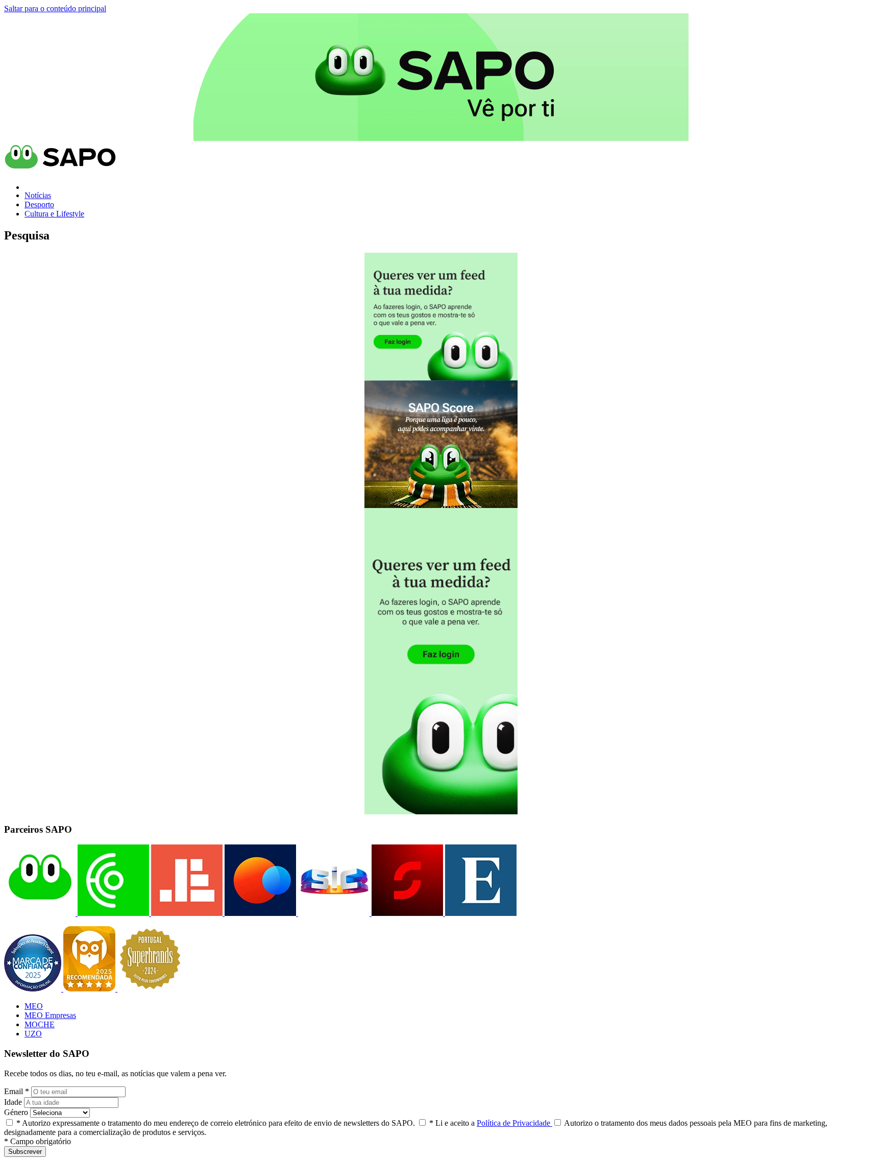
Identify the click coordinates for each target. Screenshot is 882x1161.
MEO (33, 1006)
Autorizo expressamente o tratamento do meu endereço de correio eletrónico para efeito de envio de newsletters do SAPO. (215, 1123)
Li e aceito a (490, 1123)
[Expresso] (480, 913)
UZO (33, 1033)
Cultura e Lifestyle (54, 213)
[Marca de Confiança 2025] (33, 988)
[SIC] (333, 913)
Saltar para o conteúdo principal (55, 8)
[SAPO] (40, 913)
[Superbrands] (150, 988)
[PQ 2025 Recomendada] (90, 988)
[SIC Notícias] (406, 913)
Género (16, 1112)
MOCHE (39, 1024)
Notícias (37, 195)
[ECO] (112, 913)
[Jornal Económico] (186, 913)
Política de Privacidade (514, 1123)
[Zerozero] (259, 913)
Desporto (39, 204)
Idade (13, 1102)
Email (16, 1091)
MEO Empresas (50, 1015)
